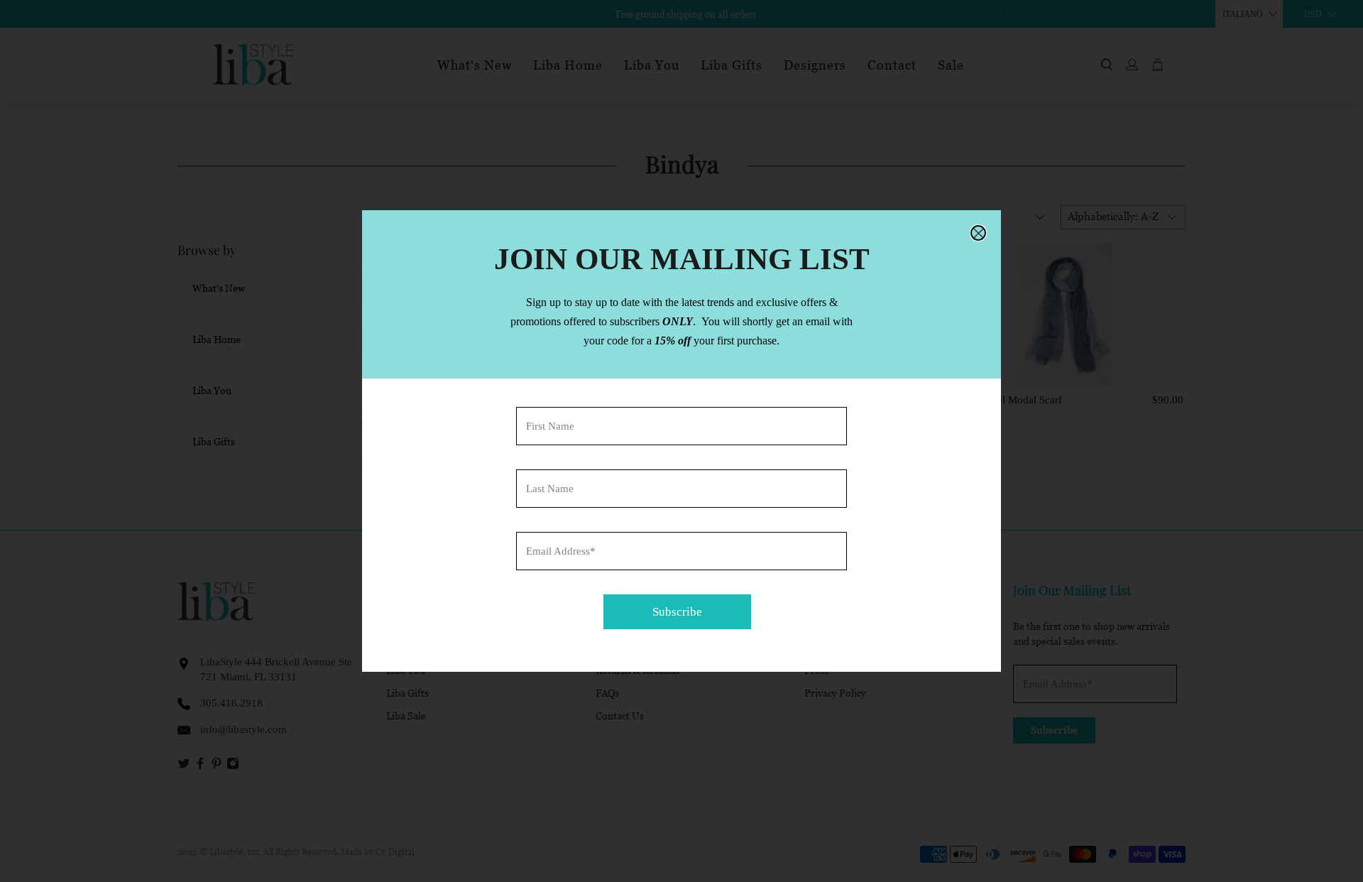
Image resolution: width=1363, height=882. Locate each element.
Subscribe (677, 612)
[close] (978, 233)
